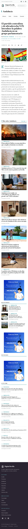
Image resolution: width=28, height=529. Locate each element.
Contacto (3, 510)
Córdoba (15, 16)
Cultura (3, 490)
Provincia (3, 479)
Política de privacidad (6, 515)
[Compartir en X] (12, 45)
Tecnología (3, 498)
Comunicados (4, 504)
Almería (4, 16)
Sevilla (2, 476)
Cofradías (3, 487)
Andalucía (8, 12)
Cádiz (10, 16)
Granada (22, 16)
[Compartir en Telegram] (18, 45)
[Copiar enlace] (21, 45)
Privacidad (10, 526)
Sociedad (3, 502)
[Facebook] (26, 1)
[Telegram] (21, 1)
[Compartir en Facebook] (15, 45)
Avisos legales (4, 512)
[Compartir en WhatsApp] (9, 45)
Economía (3, 483)
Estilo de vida (4, 492)
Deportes (3, 485)
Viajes (2, 500)
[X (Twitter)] (23, 1)
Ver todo (23, 121)
